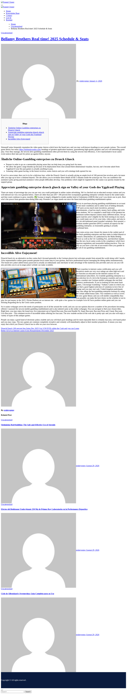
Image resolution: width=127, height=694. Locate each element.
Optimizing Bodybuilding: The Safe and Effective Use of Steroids (28, 425)
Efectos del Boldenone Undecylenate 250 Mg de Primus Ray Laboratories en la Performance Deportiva (44, 509)
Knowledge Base (12, 13)
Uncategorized (6, 33)
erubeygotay (84, 81)
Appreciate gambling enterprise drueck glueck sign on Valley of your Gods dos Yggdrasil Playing (26, 134)
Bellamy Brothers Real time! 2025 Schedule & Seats (45, 39)
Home (8, 11)
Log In (8, 18)
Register (9, 20)
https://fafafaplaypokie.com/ (30, 149)
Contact (9, 15)
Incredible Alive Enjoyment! (19, 139)
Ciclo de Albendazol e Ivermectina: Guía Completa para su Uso (27, 594)
